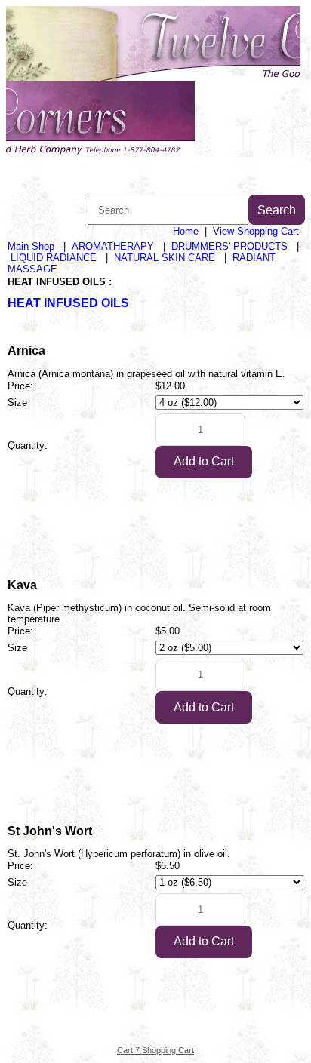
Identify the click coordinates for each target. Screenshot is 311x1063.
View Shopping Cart (256, 231)
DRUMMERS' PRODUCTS (229, 246)
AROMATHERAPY (113, 246)
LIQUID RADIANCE (54, 257)
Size (17, 402)
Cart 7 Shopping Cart (155, 1050)
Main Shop (31, 246)
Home (186, 231)
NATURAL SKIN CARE (164, 257)
